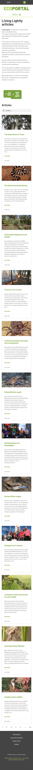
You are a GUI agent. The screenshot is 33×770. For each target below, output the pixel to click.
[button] (24, 2)
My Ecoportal (16, 734)
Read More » (7, 156)
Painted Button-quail (12, 392)
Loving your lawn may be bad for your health (16, 595)
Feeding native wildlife (13, 697)
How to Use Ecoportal (16, 738)
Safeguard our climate (13, 545)
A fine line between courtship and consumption (16, 342)
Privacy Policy (16, 741)
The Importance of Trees (14, 134)
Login (8, 2)
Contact (16, 744)
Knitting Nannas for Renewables (12, 444)
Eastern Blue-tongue (12, 496)
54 (30, 727)
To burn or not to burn (13, 289)
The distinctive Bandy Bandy (15, 185)
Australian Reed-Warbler (14, 646)
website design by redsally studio (12, 758)
